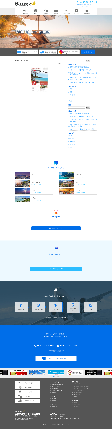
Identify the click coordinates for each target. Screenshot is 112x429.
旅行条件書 (76, 402)
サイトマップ (55, 406)
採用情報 (54, 400)
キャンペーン (72, 98)
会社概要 (54, 398)
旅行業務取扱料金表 (78, 406)
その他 (70, 89)
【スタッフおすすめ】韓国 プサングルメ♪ (81, 70)
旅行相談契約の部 (77, 392)
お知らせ (71, 92)
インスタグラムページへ (56, 228)
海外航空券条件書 (77, 404)
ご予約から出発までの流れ (58, 384)
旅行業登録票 (77, 384)
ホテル (39, 177)
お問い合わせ (88, 52)
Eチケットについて (56, 386)
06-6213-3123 (47, 345)
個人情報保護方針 (56, 388)
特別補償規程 (77, 396)
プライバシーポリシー (57, 390)
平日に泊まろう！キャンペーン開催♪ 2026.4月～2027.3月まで (82, 74)
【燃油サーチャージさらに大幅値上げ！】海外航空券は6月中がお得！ (82, 78)
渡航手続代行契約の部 (78, 390)
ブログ (70, 101)
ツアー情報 (71, 95)
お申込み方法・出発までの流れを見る (56, 317)
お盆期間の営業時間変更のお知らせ (78, 67)
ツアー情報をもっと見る (56, 269)
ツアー (34, 177)
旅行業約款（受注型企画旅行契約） (81, 388)
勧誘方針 (54, 392)
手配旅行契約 (77, 394)
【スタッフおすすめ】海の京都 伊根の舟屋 (81, 82)
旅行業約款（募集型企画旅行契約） (81, 386)
